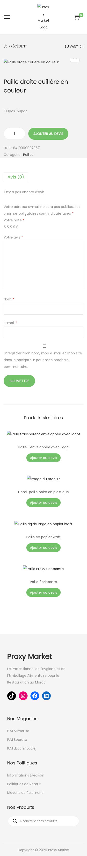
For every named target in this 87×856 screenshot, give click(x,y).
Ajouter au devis (48, 133)
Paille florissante (43, 581)
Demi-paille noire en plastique (43, 492)
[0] (77, 17)
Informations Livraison (25, 775)
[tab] (43, 177)
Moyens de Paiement (25, 792)
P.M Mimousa (18, 731)
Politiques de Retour (24, 784)
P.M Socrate (17, 739)
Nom (9, 299)
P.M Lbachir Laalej (21, 748)
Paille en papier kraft (43, 537)
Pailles (28, 154)
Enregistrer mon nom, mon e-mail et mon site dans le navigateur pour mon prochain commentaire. (43, 360)
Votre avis (13, 237)
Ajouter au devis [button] (43, 457)
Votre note (14, 220)
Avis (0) (15, 177)
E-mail (10, 322)
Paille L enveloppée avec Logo (43, 447)
